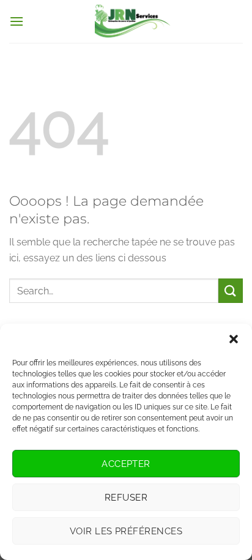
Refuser (126, 497)
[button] (234, 339)
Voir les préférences (126, 531)
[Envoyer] (230, 290)
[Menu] (16, 21)
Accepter (126, 463)
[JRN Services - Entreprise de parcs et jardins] (133, 21)
